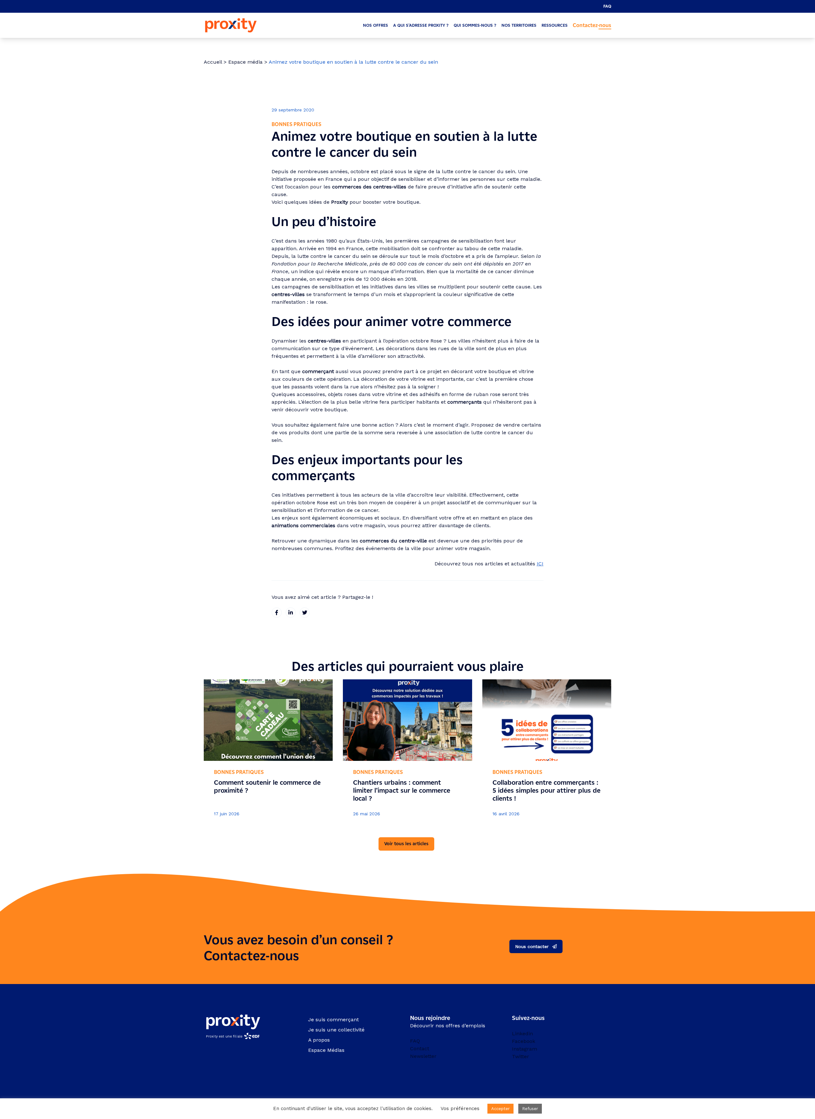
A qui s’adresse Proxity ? (421, 25)
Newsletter (423, 1056)
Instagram (524, 1049)
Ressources (555, 25)
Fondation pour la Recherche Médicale (319, 264)
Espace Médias (326, 1050)
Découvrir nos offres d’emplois (447, 1026)
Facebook (523, 1041)
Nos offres (375, 25)
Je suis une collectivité (336, 1030)
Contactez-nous (592, 25)
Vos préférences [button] (460, 1108)
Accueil (213, 62)
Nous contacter (532, 946)
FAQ (607, 6)
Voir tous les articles (406, 843)
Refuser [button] (530, 1108)
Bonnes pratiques (296, 124)
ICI (540, 564)
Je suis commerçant (333, 1019)
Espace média (245, 62)
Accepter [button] (500, 1108)
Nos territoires (518, 25)
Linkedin (522, 1033)
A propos (319, 1040)
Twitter (520, 1056)
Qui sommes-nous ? (475, 25)
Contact (419, 1048)
